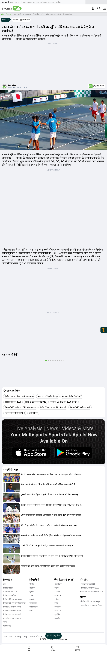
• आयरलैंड (57, 618)
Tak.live (58, 2)
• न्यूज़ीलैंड (57, 614)
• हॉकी (30, 611)
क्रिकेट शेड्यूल (8, 588)
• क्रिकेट (31, 584)
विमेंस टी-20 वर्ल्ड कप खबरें (12, 614)
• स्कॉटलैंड (57, 607)
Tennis (8, 14)
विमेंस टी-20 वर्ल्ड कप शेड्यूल (12, 599)
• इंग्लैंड (56, 603)
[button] (11, 477)
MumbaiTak (27, 2)
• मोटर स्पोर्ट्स (32, 607)
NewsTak (13, 2)
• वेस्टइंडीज (57, 611)
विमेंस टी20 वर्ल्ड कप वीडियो (12, 611)
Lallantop (43, 2)
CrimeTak (36, 2)
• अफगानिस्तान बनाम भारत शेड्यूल (91, 605)
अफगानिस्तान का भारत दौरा (12, 618)
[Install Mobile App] (93, 8)
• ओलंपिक (31, 588)
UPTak (20, 2)
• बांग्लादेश (57, 592)
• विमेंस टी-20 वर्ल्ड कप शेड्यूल (90, 601)
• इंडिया (56, 588)
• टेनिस (30, 595)
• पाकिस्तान (57, 599)
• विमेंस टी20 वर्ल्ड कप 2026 (89, 588)
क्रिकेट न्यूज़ (7, 626)
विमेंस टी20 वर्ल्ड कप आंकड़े (12, 607)
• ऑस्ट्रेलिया (58, 584)
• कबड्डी (31, 599)
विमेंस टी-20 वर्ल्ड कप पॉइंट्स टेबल (14, 603)
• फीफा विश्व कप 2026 (87, 584)
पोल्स (5, 622)
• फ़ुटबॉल (31, 592)
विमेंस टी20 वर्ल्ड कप (9, 595)
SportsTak (5, 2)
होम (2, 14)
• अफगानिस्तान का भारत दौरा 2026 (91, 592)
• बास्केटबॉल (32, 603)
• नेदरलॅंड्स (57, 595)
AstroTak (51, 2)
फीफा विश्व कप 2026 (10, 592)
